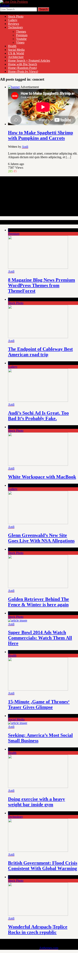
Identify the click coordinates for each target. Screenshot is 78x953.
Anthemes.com (48, 948)
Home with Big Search (22, 64)
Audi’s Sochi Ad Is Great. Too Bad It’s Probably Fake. (38, 415)
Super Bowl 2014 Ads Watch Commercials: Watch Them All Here (40, 638)
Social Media (16, 49)
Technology (15, 27)
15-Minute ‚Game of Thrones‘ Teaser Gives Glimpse (39, 704)
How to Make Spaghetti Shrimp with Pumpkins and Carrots (40, 135)
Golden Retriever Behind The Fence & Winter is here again (38, 602)
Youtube (21, 39)
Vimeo (20, 42)
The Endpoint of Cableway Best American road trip (40, 351)
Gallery (12, 20)
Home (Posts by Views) (23, 71)
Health (12, 46)
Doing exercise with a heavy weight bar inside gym (36, 801)
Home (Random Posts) (22, 68)
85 (15, 171)
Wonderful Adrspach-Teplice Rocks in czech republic (37, 929)
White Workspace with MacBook (42, 476)
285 (10, 171)
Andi (25, 146)
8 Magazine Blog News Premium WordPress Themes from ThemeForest (41, 285)
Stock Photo (15, 16)
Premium (21, 35)
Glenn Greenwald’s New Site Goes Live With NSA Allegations (41, 538)
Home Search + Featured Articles (29, 60)
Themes (21, 31)
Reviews (13, 23)
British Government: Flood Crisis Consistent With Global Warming (42, 865)
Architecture (16, 57)
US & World (16, 53)
